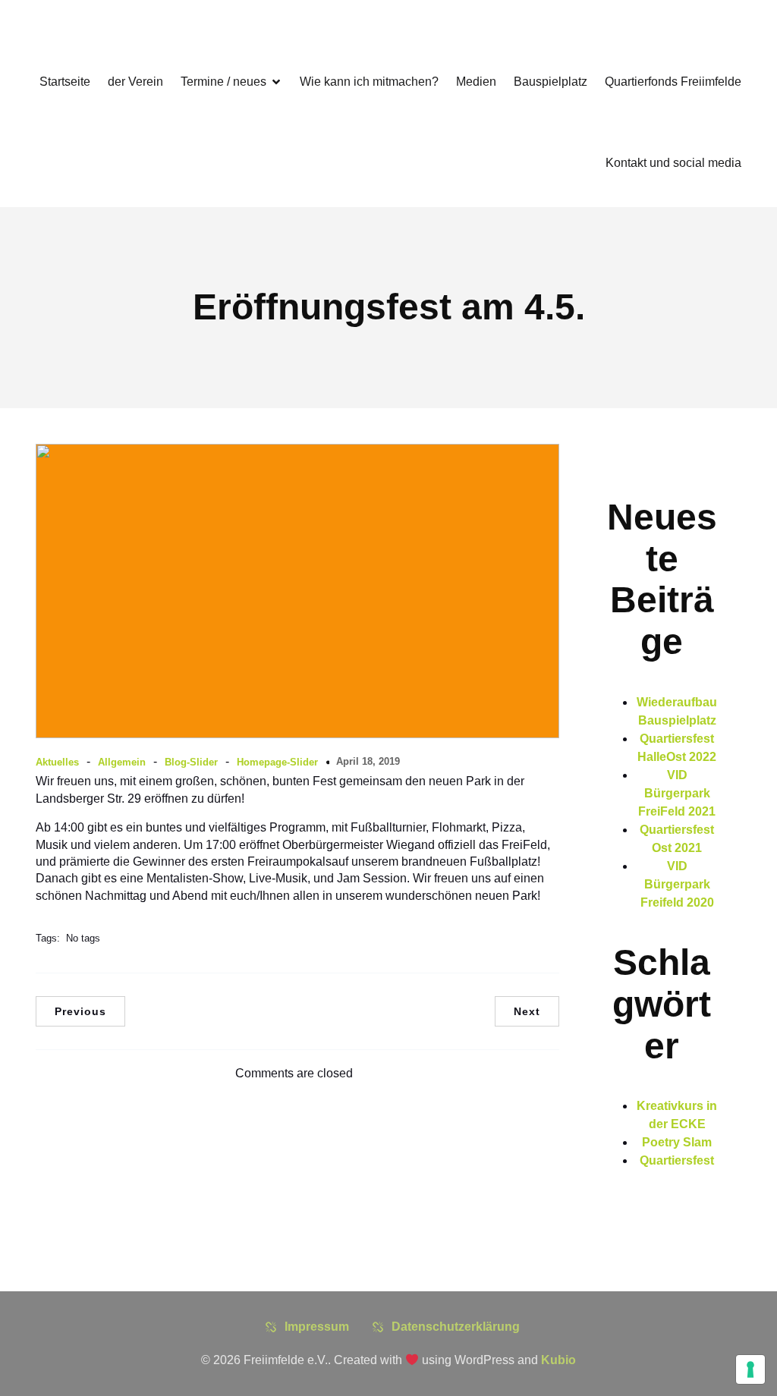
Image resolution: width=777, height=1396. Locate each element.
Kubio (558, 1360)
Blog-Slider (191, 762)
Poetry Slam (677, 1142)
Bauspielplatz (550, 81)
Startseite (64, 81)
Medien (476, 81)
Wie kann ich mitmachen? (369, 81)
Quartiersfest (677, 1160)
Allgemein (122, 762)
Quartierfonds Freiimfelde (673, 81)
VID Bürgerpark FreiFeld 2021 (677, 793)
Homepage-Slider (277, 762)
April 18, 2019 (368, 761)
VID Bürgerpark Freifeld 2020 (677, 884)
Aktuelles (57, 762)
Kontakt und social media (673, 162)
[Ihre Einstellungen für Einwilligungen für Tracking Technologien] (750, 1369)
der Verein (135, 81)
